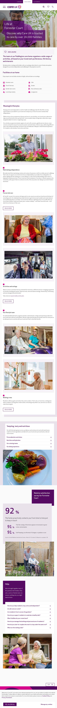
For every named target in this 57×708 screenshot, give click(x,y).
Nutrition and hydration (13, 440)
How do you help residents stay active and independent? (23, 606)
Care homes (27, 1)
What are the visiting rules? (15, 627)
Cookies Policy (46, 696)
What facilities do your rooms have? (17, 618)
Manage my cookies (46, 704)
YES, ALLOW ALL (10, 704)
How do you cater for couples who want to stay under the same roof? (27, 624)
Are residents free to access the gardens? (19, 612)
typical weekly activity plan (17, 296)
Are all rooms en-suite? (14, 609)
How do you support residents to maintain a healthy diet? (23, 615)
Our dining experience (13, 446)
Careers (19, 1)
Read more (8, 208)
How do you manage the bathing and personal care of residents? (25, 621)
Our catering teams (12, 443)
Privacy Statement (7, 697)
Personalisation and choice (14, 437)
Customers (36, 1)
